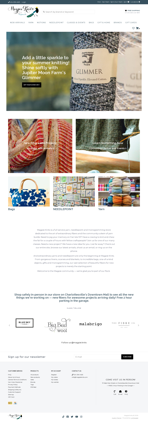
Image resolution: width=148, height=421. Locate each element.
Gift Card (11, 397)
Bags (91, 23)
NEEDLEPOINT (56, 23)
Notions (41, 23)
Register (54, 375)
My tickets (54, 379)
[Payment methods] (10, 403)
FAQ (9, 375)
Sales (32, 379)
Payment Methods (14, 387)
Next (134, 72)
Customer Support (14, 392)
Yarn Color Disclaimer (15, 382)
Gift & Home (103, 23)
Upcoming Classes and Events (107, 148)
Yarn (31, 23)
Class (69, 308)
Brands (118, 23)
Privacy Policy (13, 384)
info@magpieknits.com (80, 377)
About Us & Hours (14, 377)
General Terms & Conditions (17, 379)
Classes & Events (76, 23)
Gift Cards (131, 23)
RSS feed (33, 387)
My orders (54, 377)
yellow (77, 308)
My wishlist (55, 382)
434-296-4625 (78, 375)
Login (24, 2)
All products (35, 375)
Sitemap (11, 394)
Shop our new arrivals (39, 148)
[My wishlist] (133, 28)
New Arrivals (17, 23)
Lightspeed (134, 418)
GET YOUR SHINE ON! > (31, 85)
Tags (32, 384)
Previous (14, 72)
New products (35, 377)
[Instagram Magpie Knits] (81, 417)
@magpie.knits (79, 342)
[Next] (138, 325)
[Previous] (9, 325)
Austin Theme (116, 418)
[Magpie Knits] (23, 12)
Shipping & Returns (14, 389)
